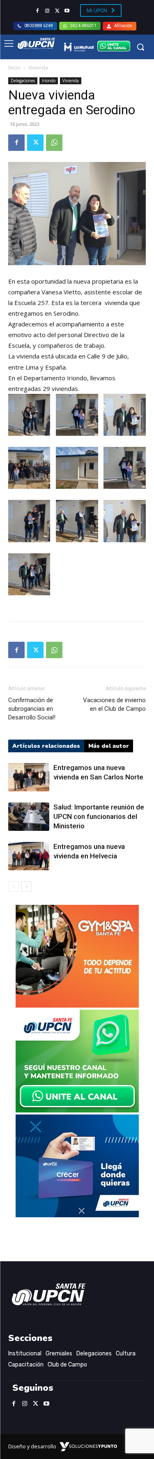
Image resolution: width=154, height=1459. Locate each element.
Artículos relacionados (46, 746)
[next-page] (26, 886)
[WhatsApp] (54, 142)
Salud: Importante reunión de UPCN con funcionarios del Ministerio (98, 816)
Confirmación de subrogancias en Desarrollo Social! (31, 708)
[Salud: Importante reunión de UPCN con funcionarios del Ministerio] (28, 816)
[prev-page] (13, 886)
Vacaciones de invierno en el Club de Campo (114, 704)
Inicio (14, 67)
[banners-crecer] (77, 1215)
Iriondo (48, 80)
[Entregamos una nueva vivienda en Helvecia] (28, 856)
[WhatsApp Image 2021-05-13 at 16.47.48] (77, 1005)
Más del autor (108, 746)
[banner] (77, 1110)
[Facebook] (37, 11)
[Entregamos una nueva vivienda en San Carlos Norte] (28, 777)
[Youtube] (67, 11)
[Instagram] (47, 11)
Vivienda (38, 67)
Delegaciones (23, 80)
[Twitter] (57, 11)
